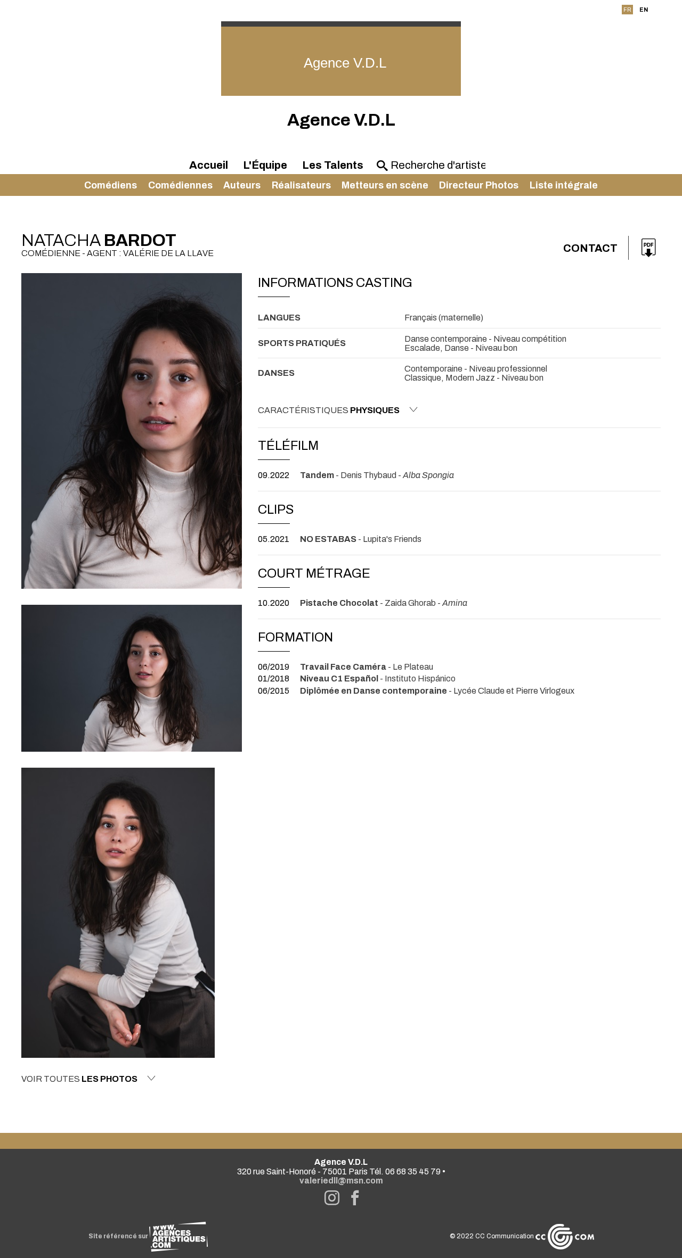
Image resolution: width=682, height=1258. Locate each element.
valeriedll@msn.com (341, 1180)
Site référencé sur (118, 1236)
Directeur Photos (478, 185)
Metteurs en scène (385, 185)
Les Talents (332, 165)
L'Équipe (265, 165)
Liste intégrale (564, 185)
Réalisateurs (301, 185)
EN (643, 9)
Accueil (208, 165)
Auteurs (242, 185)
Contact (590, 248)
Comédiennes (180, 185)
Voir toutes (79, 1078)
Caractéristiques (329, 410)
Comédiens (110, 185)
